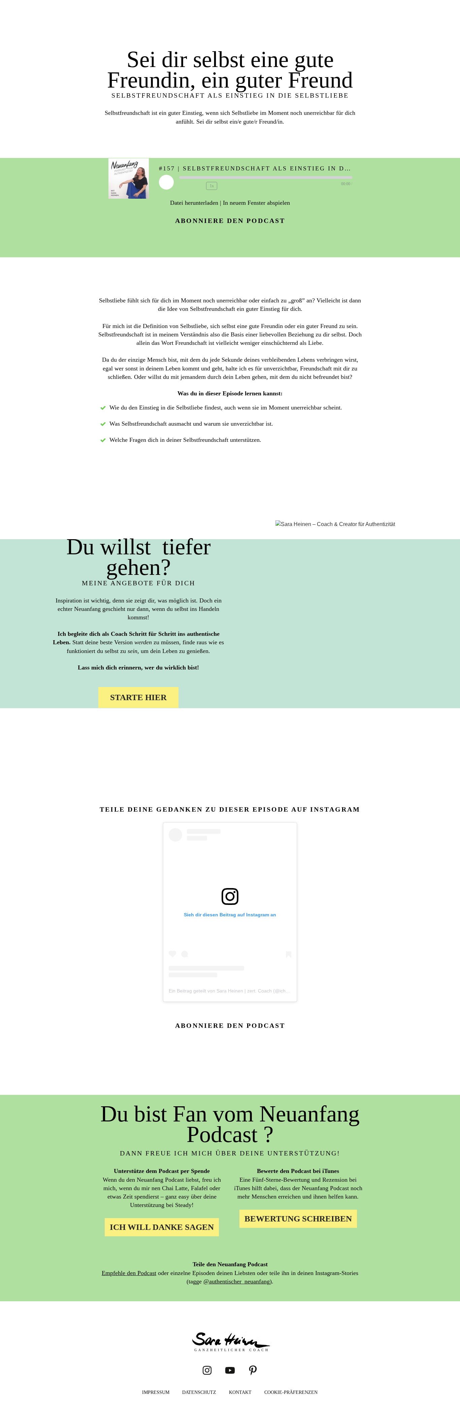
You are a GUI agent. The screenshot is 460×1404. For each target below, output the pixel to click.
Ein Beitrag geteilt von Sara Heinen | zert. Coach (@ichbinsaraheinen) (243, 990)
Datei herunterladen (194, 202)
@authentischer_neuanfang (236, 1281)
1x (212, 186)
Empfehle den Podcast (129, 1273)
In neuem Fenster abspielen (256, 202)
